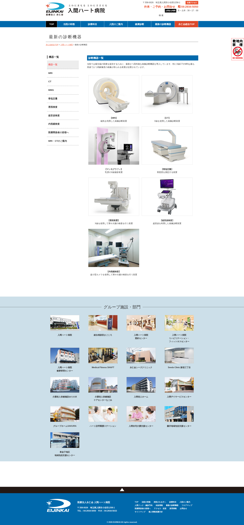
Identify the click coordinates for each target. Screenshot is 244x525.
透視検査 (52, 107)
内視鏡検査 (54, 124)
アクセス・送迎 (160, 508)
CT (49, 81)
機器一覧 (52, 64)
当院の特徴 (69, 24)
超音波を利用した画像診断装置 (167, 221)
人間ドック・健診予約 (143, 505)
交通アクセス (192, 3)
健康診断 (139, 24)
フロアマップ (187, 505)
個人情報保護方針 (156, 512)
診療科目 (92, 24)
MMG (51, 90)
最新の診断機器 (163, 24)
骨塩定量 (52, 98)
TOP (51, 24)
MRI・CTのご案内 (57, 141)
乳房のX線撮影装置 (114, 170)
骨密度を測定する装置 (167, 170)
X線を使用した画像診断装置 (167, 119)
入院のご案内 (116, 24)
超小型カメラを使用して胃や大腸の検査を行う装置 (113, 273)
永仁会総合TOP (186, 24)
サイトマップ (140, 512)
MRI (50, 73)
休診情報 (159, 505)
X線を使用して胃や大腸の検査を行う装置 (114, 221)
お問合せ (183, 508)
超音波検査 (54, 115)
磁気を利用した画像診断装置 (114, 119)
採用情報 (173, 508)
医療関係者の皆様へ (58, 132)
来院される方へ (160, 502)
